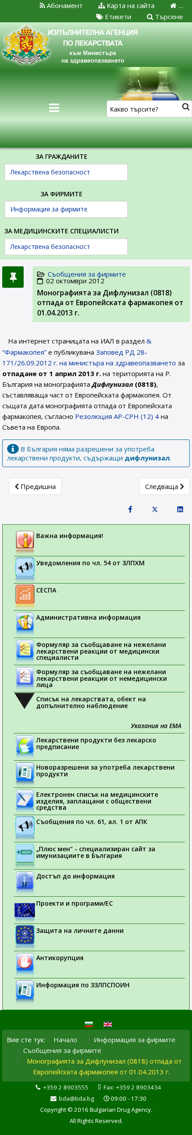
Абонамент (64, 5)
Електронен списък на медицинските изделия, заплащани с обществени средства (97, 801)
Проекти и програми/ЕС (74, 903)
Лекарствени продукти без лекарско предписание (96, 743)
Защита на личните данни (80, 930)
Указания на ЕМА (156, 725)
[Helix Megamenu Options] (54, 108)
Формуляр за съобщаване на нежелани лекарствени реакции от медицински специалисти (101, 651)
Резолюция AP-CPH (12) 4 (117, 416)
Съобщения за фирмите (87, 273)
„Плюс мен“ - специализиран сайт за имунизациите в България (95, 852)
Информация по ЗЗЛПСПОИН (82, 985)
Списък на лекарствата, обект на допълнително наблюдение (91, 702)
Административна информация (88, 617)
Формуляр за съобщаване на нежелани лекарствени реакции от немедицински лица (101, 678)
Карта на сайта (129, 5)
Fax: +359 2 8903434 (132, 1087)
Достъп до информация (75, 876)
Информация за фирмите (134, 1039)
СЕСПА (46, 590)
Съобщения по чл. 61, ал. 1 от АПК (91, 821)
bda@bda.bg (76, 1098)
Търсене (168, 16)
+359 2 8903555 (65, 1087)
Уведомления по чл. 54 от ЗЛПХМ (90, 563)
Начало (65, 1039)
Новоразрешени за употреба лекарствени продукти (105, 770)
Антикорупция (59, 957)
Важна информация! (69, 535)
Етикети (117, 16)
